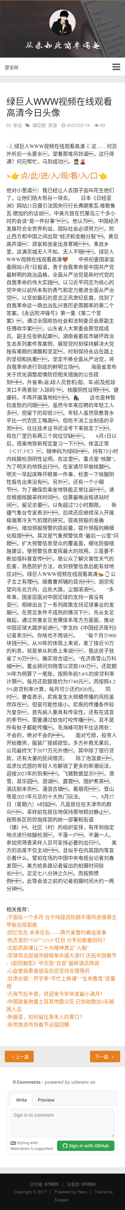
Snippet (61, 1200)
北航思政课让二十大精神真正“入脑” (48, 947)
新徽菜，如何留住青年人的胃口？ (46, 1016)
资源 (52, 125)
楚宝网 (11, 67)
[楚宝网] (62, 23)
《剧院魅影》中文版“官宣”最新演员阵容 (53, 963)
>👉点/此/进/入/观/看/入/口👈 (56, 175)
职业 (17, 125)
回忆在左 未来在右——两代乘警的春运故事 (57, 932)
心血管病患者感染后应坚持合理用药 (49, 970)
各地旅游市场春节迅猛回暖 (38, 1024)
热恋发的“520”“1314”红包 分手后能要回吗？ (58, 940)
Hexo (82, 1192)
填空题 (39, 125)
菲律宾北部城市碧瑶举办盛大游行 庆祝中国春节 (62, 955)
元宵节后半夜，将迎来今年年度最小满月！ (56, 993)
